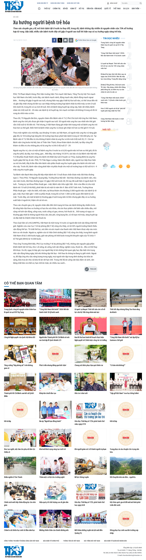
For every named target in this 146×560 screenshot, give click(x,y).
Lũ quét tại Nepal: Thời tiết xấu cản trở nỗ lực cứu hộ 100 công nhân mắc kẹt (113, 66)
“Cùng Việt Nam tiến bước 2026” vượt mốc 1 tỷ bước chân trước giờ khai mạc (113, 100)
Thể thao (117, 8)
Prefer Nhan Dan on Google (87, 40)
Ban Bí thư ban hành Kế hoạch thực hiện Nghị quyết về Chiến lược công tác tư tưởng (91, 338)
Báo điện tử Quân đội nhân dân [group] (115, 541)
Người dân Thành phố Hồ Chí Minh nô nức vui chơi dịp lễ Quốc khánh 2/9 (54, 338)
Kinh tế (73, 8)
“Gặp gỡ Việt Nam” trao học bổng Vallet (124, 393)
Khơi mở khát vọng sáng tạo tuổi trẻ (52, 449)
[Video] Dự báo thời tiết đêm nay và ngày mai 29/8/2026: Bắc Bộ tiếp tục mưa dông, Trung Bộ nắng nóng (113, 76)
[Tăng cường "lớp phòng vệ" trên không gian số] (20, 354)
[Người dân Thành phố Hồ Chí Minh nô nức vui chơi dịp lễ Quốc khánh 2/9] (55, 326)
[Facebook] (54, 40)
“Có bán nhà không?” (117, 365)
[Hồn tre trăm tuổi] (91, 382)
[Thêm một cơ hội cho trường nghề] (55, 466)
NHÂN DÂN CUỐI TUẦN (73, 3)
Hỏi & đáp (7, 421)
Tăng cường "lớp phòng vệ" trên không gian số (18, 366)
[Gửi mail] (65, 40)
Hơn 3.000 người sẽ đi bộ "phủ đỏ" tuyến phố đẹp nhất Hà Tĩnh (113, 109)
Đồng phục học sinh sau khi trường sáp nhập (124, 531)
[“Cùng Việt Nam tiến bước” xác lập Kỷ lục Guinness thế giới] (126, 326)
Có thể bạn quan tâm (23, 283)
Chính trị (56, 8)
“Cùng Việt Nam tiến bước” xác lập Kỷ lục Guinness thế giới (124, 338)
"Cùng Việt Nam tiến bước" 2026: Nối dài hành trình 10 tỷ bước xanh (113, 54)
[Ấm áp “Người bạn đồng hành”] (55, 410)
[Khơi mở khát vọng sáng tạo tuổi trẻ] (55, 438)
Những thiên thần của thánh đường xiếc (54, 530)
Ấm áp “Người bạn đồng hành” (50, 421)
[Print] (71, 40)
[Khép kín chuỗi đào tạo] (55, 382)
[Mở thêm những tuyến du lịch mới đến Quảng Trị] (91, 519)
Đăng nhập (113, 3)
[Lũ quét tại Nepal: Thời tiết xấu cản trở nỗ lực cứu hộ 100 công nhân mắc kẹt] (91, 298)
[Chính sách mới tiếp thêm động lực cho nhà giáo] (20, 491)
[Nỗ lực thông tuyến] (91, 466)
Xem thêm (135, 8)
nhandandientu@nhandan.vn (132, 555)
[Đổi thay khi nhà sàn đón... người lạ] (126, 466)
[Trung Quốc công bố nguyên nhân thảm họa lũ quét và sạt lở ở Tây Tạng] (20, 298)
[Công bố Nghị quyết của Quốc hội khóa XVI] (20, 326)
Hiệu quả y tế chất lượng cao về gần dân (53, 502)
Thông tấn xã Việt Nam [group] (71, 541)
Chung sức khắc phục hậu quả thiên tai (89, 365)
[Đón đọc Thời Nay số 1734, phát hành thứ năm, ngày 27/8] (91, 410)
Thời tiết (106, 129)
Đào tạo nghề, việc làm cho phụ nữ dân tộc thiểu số (19, 450)
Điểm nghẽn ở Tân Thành (13, 477)
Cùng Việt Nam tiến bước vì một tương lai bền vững (112, 120)
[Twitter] (60, 40)
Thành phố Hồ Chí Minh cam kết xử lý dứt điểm (19, 394)
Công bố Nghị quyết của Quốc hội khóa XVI (19, 337)
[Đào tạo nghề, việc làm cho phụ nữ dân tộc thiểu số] (20, 438)
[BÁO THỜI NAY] (39, 8)
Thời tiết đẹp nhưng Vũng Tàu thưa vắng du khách (125, 310)
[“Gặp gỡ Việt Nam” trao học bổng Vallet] (126, 382)
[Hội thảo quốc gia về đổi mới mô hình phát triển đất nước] (126, 491)
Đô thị (81, 8)
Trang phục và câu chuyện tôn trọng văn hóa (124, 450)
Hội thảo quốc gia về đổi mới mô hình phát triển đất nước (125, 503)
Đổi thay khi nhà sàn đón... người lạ (122, 477)
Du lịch (126, 8)
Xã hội (65, 8)
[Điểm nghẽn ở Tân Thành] (20, 466)
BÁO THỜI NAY (13, 6)
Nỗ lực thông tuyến (82, 477)
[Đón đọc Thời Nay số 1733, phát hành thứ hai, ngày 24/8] (91, 491)
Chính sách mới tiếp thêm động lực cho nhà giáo (20, 503)
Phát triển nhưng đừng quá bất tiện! (52, 365)
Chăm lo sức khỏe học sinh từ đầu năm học (19, 530)
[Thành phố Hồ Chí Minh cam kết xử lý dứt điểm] (20, 382)
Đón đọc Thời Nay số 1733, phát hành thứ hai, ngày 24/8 (90, 503)
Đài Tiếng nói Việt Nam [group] (92, 541)
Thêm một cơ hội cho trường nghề (52, 477)
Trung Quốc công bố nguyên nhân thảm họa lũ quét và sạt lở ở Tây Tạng (113, 45)
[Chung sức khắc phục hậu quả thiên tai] (91, 354)
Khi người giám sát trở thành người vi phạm (90, 449)
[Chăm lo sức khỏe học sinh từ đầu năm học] (20, 519)
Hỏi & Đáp (113, 421)
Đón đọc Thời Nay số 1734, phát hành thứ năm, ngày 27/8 (90, 422)
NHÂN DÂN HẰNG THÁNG (57, 3)
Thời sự (47, 8)
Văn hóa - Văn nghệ (94, 8)
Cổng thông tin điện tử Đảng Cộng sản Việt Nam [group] (21, 541)
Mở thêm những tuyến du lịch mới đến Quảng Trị (88, 531)
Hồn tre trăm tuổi (81, 393)
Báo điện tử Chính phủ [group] (51, 541)
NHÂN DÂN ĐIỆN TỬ (42, 3)
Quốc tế (107, 8)
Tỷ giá (115, 129)
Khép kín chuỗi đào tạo (47, 393)
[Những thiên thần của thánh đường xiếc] (55, 519)
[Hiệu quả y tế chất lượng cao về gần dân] (55, 491)
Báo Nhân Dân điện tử (14, 551)
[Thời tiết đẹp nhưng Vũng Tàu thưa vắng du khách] (126, 298)
